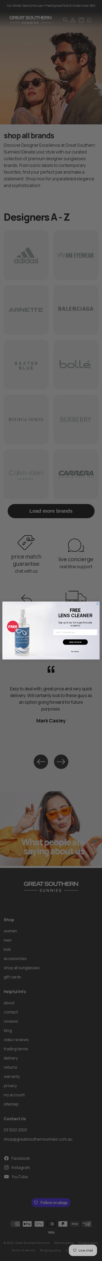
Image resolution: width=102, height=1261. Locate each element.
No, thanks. (75, 652)
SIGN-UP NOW (75, 642)
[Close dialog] (97, 604)
